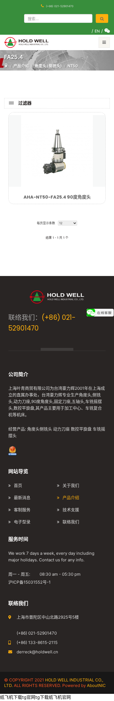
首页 (18, 485)
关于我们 (71, 485)
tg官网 (28, 697)
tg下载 (42, 697)
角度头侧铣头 (39, 429)
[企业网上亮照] (12, 450)
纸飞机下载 (11, 697)
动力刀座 (61, 429)
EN (97, 31)
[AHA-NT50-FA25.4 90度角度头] (57, 150)
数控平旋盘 (81, 429)
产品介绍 (71, 497)
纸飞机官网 (60, 697)
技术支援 (71, 509)
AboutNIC (96, 685)
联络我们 (71, 521)
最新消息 (22, 497)
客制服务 (22, 509)
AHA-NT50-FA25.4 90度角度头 (57, 197)
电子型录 (22, 521)
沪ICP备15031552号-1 (29, 582)
